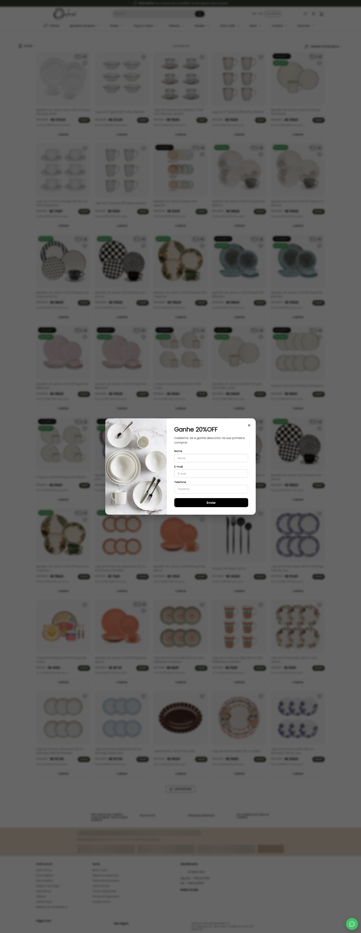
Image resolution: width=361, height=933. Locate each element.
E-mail (178, 466)
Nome (178, 451)
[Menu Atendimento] (352, 924)
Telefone (180, 482)
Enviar (211, 502)
